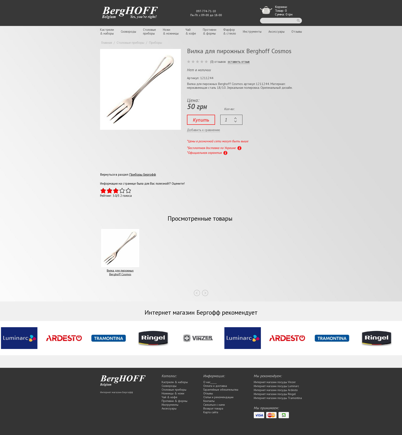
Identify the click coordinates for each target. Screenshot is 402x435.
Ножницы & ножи (173, 393)
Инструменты (252, 31)
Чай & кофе (169, 397)
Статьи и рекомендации (218, 397)
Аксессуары (276, 31)
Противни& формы (209, 31)
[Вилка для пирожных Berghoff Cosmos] (140, 89)
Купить (201, 120)
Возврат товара (213, 408)
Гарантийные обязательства (220, 389)
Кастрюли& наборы (107, 31)
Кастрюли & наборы (175, 382)
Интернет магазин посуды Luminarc (276, 386)
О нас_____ (210, 382)
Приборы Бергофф (142, 174)
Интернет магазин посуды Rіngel (275, 394)
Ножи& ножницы (171, 31)
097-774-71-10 (206, 11)
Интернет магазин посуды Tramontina (278, 398)
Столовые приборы (174, 389)
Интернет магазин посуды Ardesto (276, 390)
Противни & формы (174, 401)
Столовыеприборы (149, 31)
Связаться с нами (214, 405)
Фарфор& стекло (229, 31)
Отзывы (296, 31)
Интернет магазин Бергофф (116, 392)
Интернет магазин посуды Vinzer (275, 382)
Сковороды (128, 31)
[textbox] (231, 120)
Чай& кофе (191, 31)
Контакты (209, 401)
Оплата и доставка (215, 386)
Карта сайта (210, 412)
